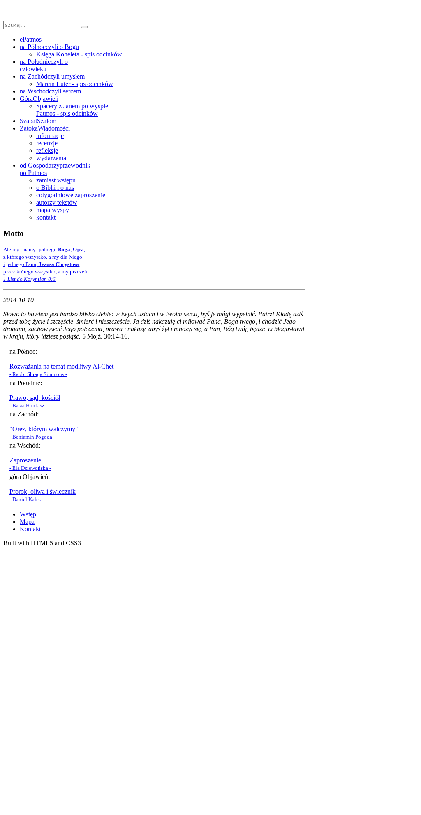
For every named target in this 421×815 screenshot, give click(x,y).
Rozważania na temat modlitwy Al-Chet (61, 366)
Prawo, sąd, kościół (34, 397)
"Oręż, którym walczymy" (43, 428)
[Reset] (84, 27)
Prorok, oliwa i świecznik (42, 491)
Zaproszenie (25, 460)
